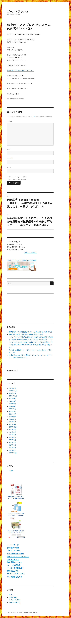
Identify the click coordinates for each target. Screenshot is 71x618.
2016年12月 (13, 453)
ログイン (12, 595)
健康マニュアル (13, 571)
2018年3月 (12, 414)
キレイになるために (14, 577)
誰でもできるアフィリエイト (18, 556)
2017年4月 (12, 442)
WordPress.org (14, 602)
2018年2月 (12, 417)
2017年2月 (12, 448)
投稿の (12, 597)
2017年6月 (12, 437)
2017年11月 (12, 424)
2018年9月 (12, 398)
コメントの (14, 600)
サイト (9, 167)
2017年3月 (12, 445)
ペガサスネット (13, 559)
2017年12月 (13, 422)
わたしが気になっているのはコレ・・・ (20, 70)
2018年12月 (13, 391)
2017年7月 (12, 435)
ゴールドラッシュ (17, 11)
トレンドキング (13, 545)
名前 (9, 149)
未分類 (11, 471)
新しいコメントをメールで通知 (17, 177)
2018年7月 (12, 404)
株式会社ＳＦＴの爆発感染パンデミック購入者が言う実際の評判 (30, 332)
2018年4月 (12, 411)
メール (9, 158)
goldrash (12, 98)
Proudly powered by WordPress (28, 612)
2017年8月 (12, 432)
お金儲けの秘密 (13, 548)
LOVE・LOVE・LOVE (16, 574)
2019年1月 (12, 388)
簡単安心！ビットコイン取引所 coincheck (21, 260)
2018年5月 (12, 409)
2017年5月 (12, 440)
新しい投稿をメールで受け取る (17, 179)
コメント (9, 121)
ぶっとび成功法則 (13, 565)
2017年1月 (12, 450)
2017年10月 (13, 427)
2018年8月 (12, 401)
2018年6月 (12, 406)
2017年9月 (12, 429)
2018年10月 (13, 396)
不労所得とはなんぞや (15, 553)
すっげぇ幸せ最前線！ (15, 568)
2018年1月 (12, 419)
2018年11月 (12, 393)
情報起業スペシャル (14, 562)
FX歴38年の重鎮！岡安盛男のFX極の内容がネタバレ (26, 334)
